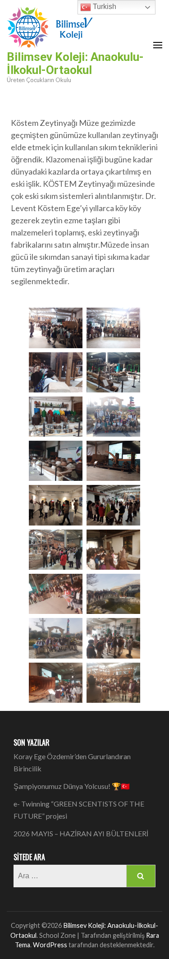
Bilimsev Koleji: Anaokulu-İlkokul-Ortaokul (75, 63)
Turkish (103, 6)
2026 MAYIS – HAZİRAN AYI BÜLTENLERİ (81, 833)
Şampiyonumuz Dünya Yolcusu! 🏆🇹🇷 (72, 786)
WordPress (50, 945)
